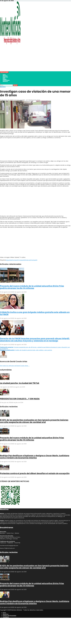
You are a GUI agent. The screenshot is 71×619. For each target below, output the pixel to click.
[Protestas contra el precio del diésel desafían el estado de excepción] (4, 469)
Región (4, 79)
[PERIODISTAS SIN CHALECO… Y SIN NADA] (4, 395)
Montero (5, 75)
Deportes (5, 77)
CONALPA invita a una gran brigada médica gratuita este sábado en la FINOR (35, 313)
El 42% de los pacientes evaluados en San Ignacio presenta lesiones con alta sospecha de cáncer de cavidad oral (34, 421)
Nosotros (5, 81)
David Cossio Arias (34, 100)
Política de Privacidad (9, 615)
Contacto (6, 617)
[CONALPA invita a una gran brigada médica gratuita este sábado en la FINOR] (12, 308)
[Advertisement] (35, 61)
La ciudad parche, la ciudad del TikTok (19, 383)
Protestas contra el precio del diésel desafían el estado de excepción (35, 473)
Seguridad (9, 260)
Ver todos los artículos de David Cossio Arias (15, 366)
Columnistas (6, 80)
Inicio (4, 74)
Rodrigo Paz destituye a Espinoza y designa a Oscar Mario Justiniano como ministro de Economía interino (34, 456)
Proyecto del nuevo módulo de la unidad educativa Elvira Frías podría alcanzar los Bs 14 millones (32, 287)
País (4, 78)
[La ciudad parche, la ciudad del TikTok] (4, 379)
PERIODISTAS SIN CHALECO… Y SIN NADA (20, 398)
